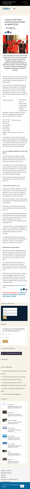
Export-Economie (12, 420)
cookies (4, 486)
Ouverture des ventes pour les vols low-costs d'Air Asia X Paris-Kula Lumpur (13, 378)
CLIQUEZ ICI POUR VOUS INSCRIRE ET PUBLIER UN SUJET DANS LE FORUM (14, 294)
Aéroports (10, 459)
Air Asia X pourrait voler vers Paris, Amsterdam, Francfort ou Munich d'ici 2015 (13, 384)
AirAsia (18, 285)
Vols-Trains (10, 404)
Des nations (8, 334)
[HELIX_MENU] (14, 8)
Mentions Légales (6, 473)
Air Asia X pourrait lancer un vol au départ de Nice (14, 372)
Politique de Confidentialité (9, 479)
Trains (9, 452)
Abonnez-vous (24, 2)
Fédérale (7, 337)
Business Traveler (6, 470)
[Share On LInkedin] (11, 32)
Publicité (3, 477)
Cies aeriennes (11, 428)
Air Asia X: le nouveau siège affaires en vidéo (12, 390)
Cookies (3, 475)
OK (5, 317)
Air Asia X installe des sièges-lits (11, 394)
